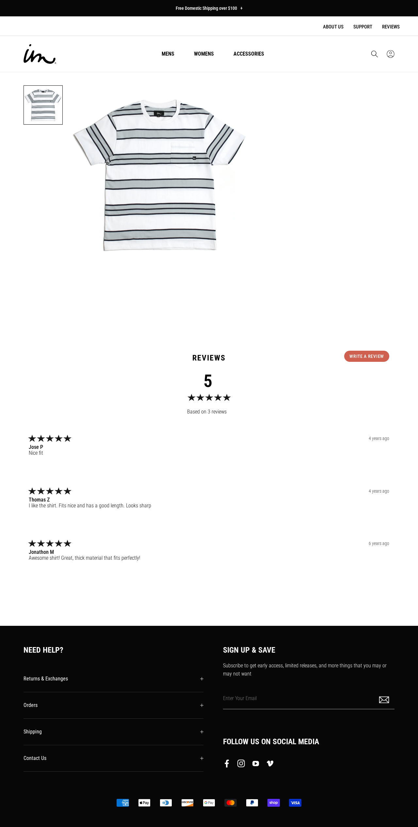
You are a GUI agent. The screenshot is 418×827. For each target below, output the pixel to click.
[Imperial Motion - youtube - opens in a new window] (256, 765)
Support (362, 27)
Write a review (366, 356)
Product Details (279, 272)
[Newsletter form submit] (384, 699)
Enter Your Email (240, 698)
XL (348, 190)
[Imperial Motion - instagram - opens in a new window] (241, 765)
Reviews (391, 27)
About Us (333, 27)
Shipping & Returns (283, 292)
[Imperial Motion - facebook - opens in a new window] (228, 765)
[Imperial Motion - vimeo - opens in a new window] (270, 765)
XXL (373, 190)
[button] (374, 54)
